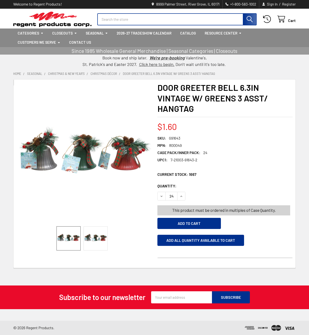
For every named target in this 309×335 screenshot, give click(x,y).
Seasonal (95, 33)
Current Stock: (177, 174)
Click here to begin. (157, 64)
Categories (28, 33)
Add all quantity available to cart (200, 240)
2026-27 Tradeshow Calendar (144, 33)
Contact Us (80, 42)
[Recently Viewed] (268, 19)
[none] (84, 155)
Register (289, 4)
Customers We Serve (37, 42)
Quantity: (194, 186)
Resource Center (221, 33)
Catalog (188, 33)
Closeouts (62, 33)
